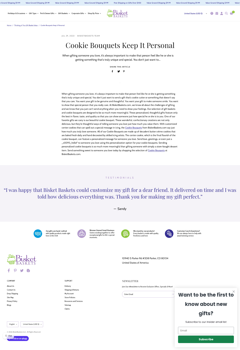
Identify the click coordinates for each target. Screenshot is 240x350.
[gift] (216, 13)
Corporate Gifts (78, 13)
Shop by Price (93, 13)
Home (9, 25)
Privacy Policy (12, 301)
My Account (69, 293)
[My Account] (221, 13)
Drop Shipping (12, 293)
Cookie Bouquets (133, 127)
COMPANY (11, 281)
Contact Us (11, 290)
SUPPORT (68, 281)
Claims (67, 309)
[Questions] (211, 13)
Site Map (10, 297)
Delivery (68, 286)
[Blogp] (30, 270)
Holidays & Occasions (16, 13)
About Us (10, 286)
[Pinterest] (16, 270)
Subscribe (206, 339)
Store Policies (70, 297)
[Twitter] (23, 270)
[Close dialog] (233, 291)
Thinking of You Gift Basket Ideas (26, 25)
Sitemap (68, 305)
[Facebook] (10, 270)
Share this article (120, 67)
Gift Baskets (63, 13)
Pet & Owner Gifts (47, 13)
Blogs (9, 305)
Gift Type (32, 13)
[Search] (226, 13)
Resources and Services (74, 301)
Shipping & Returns (72, 290)
